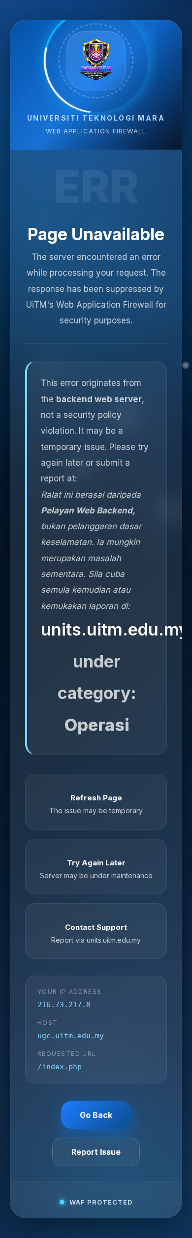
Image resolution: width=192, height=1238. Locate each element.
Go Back (96, 1115)
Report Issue (96, 1152)
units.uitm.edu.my (115, 629)
